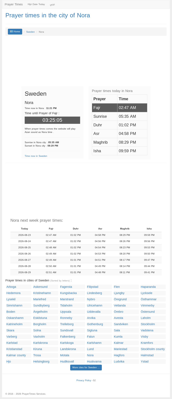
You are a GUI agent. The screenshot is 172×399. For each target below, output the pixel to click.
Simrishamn (14, 305)
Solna (37, 330)
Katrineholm (14, 324)
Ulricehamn (94, 305)
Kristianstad (14, 349)
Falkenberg (67, 336)
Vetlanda (120, 305)
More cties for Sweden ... (86, 367)
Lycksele (146, 293)
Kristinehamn (42, 293)
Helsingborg (41, 361)
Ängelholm (40, 312)
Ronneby (66, 318)
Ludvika (119, 361)
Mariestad (120, 349)
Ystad (144, 361)
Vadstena (147, 330)
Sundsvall (66, 330)
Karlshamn (94, 343)
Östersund (148, 312)
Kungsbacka (68, 293)
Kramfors (147, 343)
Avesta (118, 318)
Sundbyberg (41, 305)
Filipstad (92, 287)
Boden (10, 312)
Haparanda (148, 287)
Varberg (11, 336)
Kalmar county (16, 355)
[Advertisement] (86, 62)
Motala (64, 355)
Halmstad (147, 355)
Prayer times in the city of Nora (47, 15)
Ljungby (119, 293)
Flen (117, 287)
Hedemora (13, 293)
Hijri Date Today (36, 4)
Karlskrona (40, 343)
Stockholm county (153, 349)
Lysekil (10, 299)
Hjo (8, 361)
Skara (10, 330)
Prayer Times (14, 4)
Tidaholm (66, 305)
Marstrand (67, 299)
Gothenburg (95, 324)
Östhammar (149, 299)
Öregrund (120, 299)
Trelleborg (67, 324)
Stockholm (148, 324)
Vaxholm (39, 336)
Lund (90, 349)
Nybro (91, 299)
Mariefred (39, 299)
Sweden (30, 32)
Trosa (37, 355)
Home (16, 31)
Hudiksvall (67, 361)
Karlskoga (67, 343)
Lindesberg (94, 293)
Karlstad (11, 343)
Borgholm (39, 324)
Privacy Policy (83, 380)
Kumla (118, 336)
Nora (90, 355)
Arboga (11, 287)
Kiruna (37, 349)
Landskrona (68, 349)
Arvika (91, 318)
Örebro (118, 312)
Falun (91, 336)
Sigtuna (92, 330)
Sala (117, 330)
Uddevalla (93, 312)
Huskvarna (94, 361)
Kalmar (118, 343)
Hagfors (119, 355)
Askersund (40, 287)
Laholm (146, 318)
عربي (52, 4)
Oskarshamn (15, 318)
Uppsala (65, 312)
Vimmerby (147, 305)
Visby (144, 336)
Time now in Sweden (36, 156)
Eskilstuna (40, 318)
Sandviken (121, 324)
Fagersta (66, 287)
